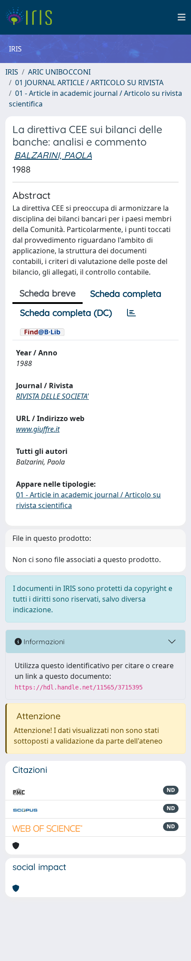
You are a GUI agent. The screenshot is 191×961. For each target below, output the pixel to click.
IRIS (11, 72)
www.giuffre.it (38, 429)
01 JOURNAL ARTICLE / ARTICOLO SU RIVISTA (89, 82)
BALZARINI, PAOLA (53, 155)
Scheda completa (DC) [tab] (66, 312)
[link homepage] (32, 17)
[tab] (131, 312)
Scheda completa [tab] (125, 293)
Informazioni (43, 641)
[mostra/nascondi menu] (182, 17)
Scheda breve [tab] (48, 293)
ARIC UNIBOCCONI (59, 72)
